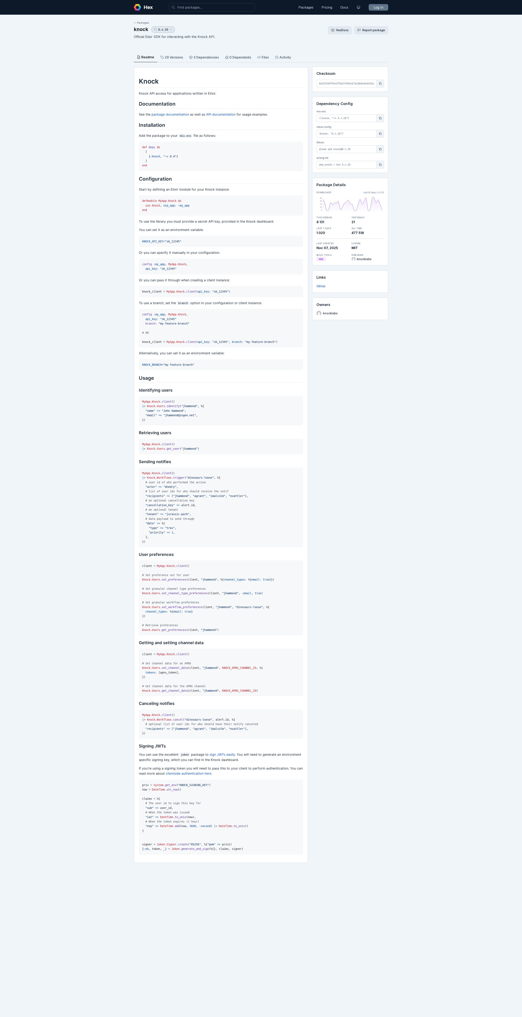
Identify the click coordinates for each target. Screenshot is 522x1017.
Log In (378, 7)
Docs (344, 7)
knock (141, 29)
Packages (306, 7)
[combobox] (212, 7)
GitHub (320, 286)
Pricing (327, 7)
